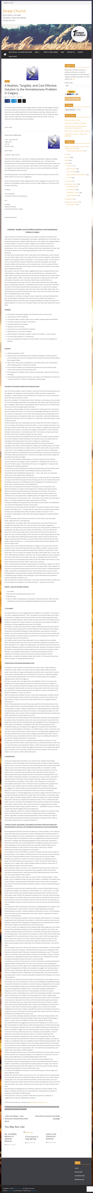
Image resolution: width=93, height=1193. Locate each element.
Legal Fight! (13, 56)
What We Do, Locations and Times (20, 52)
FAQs (62, 52)
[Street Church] (5, 54)
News (37, 52)
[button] (40, 52)
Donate (80, 52)
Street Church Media (50, 52)
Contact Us (71, 52)
